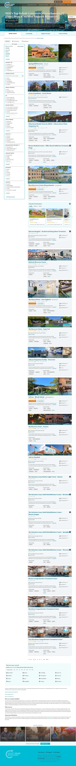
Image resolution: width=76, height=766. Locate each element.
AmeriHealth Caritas (11, 82)
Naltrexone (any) (10, 150)
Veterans (9, 126)
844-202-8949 (33, 303)
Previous (30, 659)
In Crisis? (71, 16)
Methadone (9, 147)
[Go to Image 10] (54, 60)
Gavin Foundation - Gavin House (40, 93)
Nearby (30, 206)
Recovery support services (12, 113)
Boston (6, 51)
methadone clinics (8, 689)
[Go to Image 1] (44, 60)
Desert (8, 175)
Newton (58, 678)
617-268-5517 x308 (33, 98)
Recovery (52, 4)
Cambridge (7, 53)
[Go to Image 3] (47, 60)
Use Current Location (12, 21)
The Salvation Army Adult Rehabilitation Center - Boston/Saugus (45, 513)
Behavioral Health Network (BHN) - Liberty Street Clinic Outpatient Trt (48, 125)
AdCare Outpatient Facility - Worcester (42, 360)
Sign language (10, 185)
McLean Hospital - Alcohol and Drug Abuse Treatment (47, 231)
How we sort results (20, 46)
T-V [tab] (29, 669)
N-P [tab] (24, 669)
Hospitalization (10, 66)
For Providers (56, 752)
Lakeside (9, 177)
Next (47, 659)
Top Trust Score (16, 41)
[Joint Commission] (67, 303)
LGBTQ (8, 124)
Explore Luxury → (45, 743)
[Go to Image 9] (53, 60)
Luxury (8, 111)
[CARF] (67, 480)
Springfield (26, 681)
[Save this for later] (70, 46)
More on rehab (40, 38)
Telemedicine (9, 70)
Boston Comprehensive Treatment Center (43, 578)
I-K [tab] (19, 669)
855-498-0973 (32, 267)
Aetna (8, 78)
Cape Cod (7, 54)
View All (8, 59)
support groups (14, 689)
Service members (10, 127)
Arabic (8, 188)
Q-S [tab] (27, 669)
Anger (8, 156)
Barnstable (7, 50)
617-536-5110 (32, 482)
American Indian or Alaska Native (13, 187)
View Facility (41, 67)
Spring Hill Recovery (36, 64)
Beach (8, 169)
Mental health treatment (12, 110)
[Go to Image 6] (50, 60)
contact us (49, 718)
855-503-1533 (33, 67)
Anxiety (8, 158)
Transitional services (11, 114)
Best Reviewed (25, 41)
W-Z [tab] (32, 669)
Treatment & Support (43, 4)
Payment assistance (11, 92)
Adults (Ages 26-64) (11, 99)
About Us (69, 4)
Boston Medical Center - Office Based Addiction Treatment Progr (49, 147)
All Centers (8, 41)
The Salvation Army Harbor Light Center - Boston (45, 477)
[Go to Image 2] (45, 60)
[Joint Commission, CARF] (67, 67)
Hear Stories (59, 1)
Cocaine (8, 140)
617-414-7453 (32, 153)
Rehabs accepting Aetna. (9, 696)
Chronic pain (9, 162)
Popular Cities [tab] (9, 669)
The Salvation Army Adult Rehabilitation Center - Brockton (49, 494)
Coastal (8, 172)
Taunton (42, 681)
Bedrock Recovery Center (37, 262)
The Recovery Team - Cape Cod (39, 329)
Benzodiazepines (10, 139)
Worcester (59, 681)
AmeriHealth (9, 81)
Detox (8, 69)
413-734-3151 (32, 131)
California (35, 206)
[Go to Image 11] (54, 296)
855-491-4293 (32, 583)
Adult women (9, 123)
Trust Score (60, 703)
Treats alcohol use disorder (12, 107)
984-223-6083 (32, 365)
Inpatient (9, 64)
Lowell (9, 678)
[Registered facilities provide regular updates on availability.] (67, 73)
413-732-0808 (32, 537)
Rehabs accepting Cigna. (9, 694)
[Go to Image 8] (52, 60)
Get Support (49, 752)
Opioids (8, 136)
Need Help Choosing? (10, 197)
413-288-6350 (33, 189)
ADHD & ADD (9, 155)
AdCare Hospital (34, 457)
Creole (8, 191)
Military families (10, 129)
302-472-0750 (32, 519)
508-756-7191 (32, 499)
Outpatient (9, 67)
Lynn (25, 678)
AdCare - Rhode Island (36, 397)
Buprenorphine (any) (11, 148)
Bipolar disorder (10, 159)
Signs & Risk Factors (32, 4)
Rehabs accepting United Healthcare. (11, 692)
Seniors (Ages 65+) (10, 97)
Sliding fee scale (10, 91)
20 (44, 659)
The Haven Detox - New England (40, 299)
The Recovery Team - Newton (38, 427)
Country (8, 174)
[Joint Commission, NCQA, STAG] (67, 151)
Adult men (9, 121)
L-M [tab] (22, 669)
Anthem (8, 84)
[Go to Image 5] (49, 60)
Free (8, 89)
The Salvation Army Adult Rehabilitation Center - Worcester (49, 550)
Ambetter (9, 79)
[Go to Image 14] (56, 325)
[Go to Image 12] (56, 296)
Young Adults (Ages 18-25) (12, 100)
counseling (21, 689)
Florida (40, 206)
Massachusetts (13, 667)
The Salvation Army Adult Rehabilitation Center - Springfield (49, 532)
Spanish (8, 184)
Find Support (67, 1)
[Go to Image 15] (57, 325)
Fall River (7, 56)
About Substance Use (60, 4)
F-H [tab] (17, 669)
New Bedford (43, 678)
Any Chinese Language (11, 190)
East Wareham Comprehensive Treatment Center (45, 639)
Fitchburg (7, 58)
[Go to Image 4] (48, 60)
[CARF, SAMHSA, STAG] (67, 129)
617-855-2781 (32, 236)
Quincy (9, 681)
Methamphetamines (11, 142)
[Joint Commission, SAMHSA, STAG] (67, 235)
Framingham (43, 675)
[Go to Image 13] (55, 325)
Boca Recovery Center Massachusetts (41, 185)
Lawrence (59, 675)
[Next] (69, 53)
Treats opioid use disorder (12, 108)
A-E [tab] (14, 669)
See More (53, 76)
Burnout (8, 161)
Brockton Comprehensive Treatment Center (44, 609)
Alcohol (8, 137)
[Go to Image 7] (51, 60)
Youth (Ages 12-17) (10, 102)
